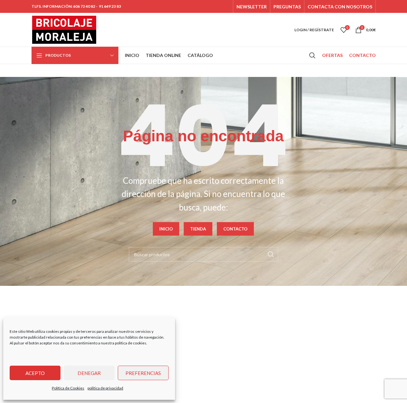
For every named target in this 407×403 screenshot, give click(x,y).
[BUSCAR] (271, 254)
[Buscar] (312, 55)
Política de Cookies (68, 388)
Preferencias (143, 373)
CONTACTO (235, 228)
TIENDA (198, 228)
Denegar (89, 373)
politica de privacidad (105, 388)
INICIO (166, 228)
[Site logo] (64, 29)
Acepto (35, 373)
